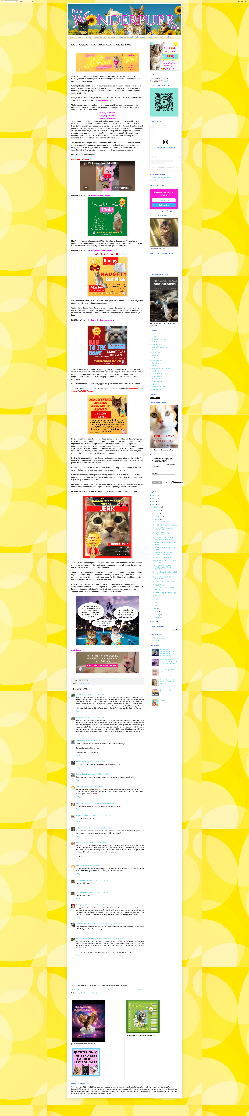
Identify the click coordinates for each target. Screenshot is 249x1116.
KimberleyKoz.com (158, 638)
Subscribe (164, 205)
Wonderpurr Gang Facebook (161, 178)
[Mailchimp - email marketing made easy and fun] (173, 484)
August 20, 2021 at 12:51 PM (101, 815)
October (157, 513)
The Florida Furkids (83, 815)
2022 (154, 501)
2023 (154, 498)
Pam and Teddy (82, 842)
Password (163, 700)
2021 (154, 504)
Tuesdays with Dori (156, 37)
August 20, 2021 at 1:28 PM (97, 842)
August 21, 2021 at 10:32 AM (98, 880)
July (155, 599)
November (157, 510)
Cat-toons (155, 350)
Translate (165, 81)
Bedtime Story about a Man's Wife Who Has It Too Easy (167, 681)
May (155, 605)
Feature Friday (157, 360)
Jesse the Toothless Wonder (161, 368)
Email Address (156, 467)
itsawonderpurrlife (158, 167)
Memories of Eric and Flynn (86, 803)
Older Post (139, 989)
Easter (154, 358)
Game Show (156, 363)
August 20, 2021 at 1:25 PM (103, 828)
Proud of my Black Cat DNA (163, 557)
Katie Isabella (81, 762)
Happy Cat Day (158, 585)
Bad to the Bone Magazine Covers (165, 525)
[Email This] (80, 680)
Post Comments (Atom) (89, 993)
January (157, 618)
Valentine (79, 786)
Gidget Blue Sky (82, 880)
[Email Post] (76, 680)
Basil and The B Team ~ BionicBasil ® (90, 924)
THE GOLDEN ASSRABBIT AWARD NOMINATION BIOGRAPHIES (163, 567)
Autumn (154, 336)
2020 (154, 621)
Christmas (155, 355)
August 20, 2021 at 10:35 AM (93, 786)
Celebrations (156, 352)
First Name (155, 473)
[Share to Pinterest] (87, 680)
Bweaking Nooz (99, 37)
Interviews (155, 366)
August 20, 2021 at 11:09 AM (106, 803)
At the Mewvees (157, 334)
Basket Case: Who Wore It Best (164, 582)
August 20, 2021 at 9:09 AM (95, 762)
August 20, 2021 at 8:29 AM (94, 717)
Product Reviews (157, 373)
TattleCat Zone (157, 381)
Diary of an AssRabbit (125, 37)
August (156, 519)
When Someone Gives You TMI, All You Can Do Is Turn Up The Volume (168, 661)
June (156, 602)
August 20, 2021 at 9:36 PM (89, 865)
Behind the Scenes (158, 339)
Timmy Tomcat (81, 905)
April (155, 609)
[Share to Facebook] (85, 680)
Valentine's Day (157, 389)
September (158, 516)
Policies (168, 37)
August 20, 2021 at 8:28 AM (94, 694)
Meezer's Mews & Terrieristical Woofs (89, 938)
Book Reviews (157, 342)
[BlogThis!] (82, 680)
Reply (78, 711)
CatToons (111, 37)
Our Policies (156, 640)
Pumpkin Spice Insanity (161, 522)
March (156, 612)
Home (72, 37)
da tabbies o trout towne (85, 828)
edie (77, 865)
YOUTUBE (155, 180)
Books (88, 37)
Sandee (79, 741)
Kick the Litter (141, 37)
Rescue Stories (157, 376)
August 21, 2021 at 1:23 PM (96, 905)
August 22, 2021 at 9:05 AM (113, 924)
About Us (80, 37)
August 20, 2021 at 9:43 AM (99, 774)
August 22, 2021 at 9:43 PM (113, 938)
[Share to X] (84, 680)
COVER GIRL (158, 596)
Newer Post (76, 989)
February (157, 615)
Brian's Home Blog (83, 774)
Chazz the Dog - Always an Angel (164, 593)
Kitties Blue (80, 694)
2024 (154, 495)
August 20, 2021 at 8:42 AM (91, 741)
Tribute (154, 384)
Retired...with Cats (158, 379)
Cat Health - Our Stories (160, 347)
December (157, 507)
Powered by (159, 211)
